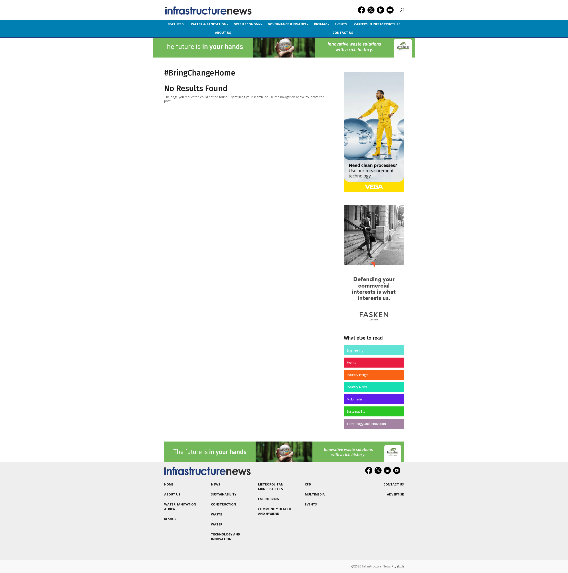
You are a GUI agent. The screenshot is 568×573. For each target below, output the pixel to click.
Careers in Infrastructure (377, 24)
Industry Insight (358, 375)
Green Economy (247, 24)
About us (223, 32)
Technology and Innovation (366, 424)
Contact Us (343, 32)
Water (216, 524)
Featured (176, 24)
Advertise (395, 494)
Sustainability (356, 411)
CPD (308, 484)
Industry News (357, 387)
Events (341, 24)
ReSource (172, 519)
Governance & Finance (287, 24)
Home (169, 484)
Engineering (355, 350)
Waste (216, 514)
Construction (223, 504)
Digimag (320, 24)
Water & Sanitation (208, 24)
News (215, 484)
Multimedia (355, 399)
